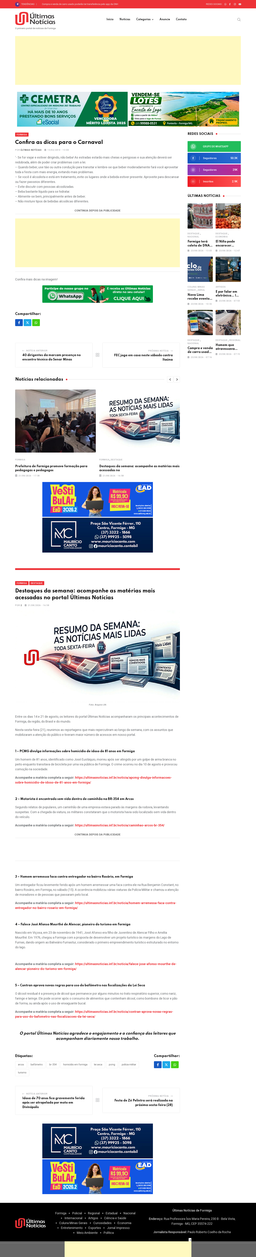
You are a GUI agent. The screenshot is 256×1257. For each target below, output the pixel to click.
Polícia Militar (129, 1064)
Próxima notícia (158, 351)
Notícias (124, 19)
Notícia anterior (37, 350)
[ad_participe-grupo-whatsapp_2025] (97, 294)
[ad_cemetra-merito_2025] (72, 109)
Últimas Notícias (31, 150)
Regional (235, 340)
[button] (170, 379)
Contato (181, 19)
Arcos (21, 1064)
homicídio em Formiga (75, 1064)
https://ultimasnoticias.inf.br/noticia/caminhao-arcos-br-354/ (120, 825)
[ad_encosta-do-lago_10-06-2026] (184, 109)
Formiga (20, 459)
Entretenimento (72, 1228)
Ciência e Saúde (115, 1218)
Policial (77, 1213)
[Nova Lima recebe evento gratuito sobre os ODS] (200, 269)
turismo (22, 1072)
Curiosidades (102, 1223)
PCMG (112, 1064)
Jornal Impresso (118, 1228)
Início (110, 19)
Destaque (117, 459)
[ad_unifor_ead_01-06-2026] (97, 499)
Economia (222, 237)
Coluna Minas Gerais (73, 1223)
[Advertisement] (128, 60)
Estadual (112, 1213)
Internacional (73, 1218)
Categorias (143, 19)
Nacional (193, 237)
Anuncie (165, 19)
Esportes (94, 1228)
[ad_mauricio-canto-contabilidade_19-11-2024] (97, 535)
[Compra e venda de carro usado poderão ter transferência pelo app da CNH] (200, 322)
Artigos (221, 287)
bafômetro (37, 1064)
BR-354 (53, 1064)
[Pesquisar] (239, 19)
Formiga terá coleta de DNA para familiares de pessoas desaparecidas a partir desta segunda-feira (92, 4)
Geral (201, 290)
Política (109, 1233)
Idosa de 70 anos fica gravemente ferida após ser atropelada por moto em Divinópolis (53, 1103)
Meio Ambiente (87, 1233)
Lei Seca (98, 1064)
